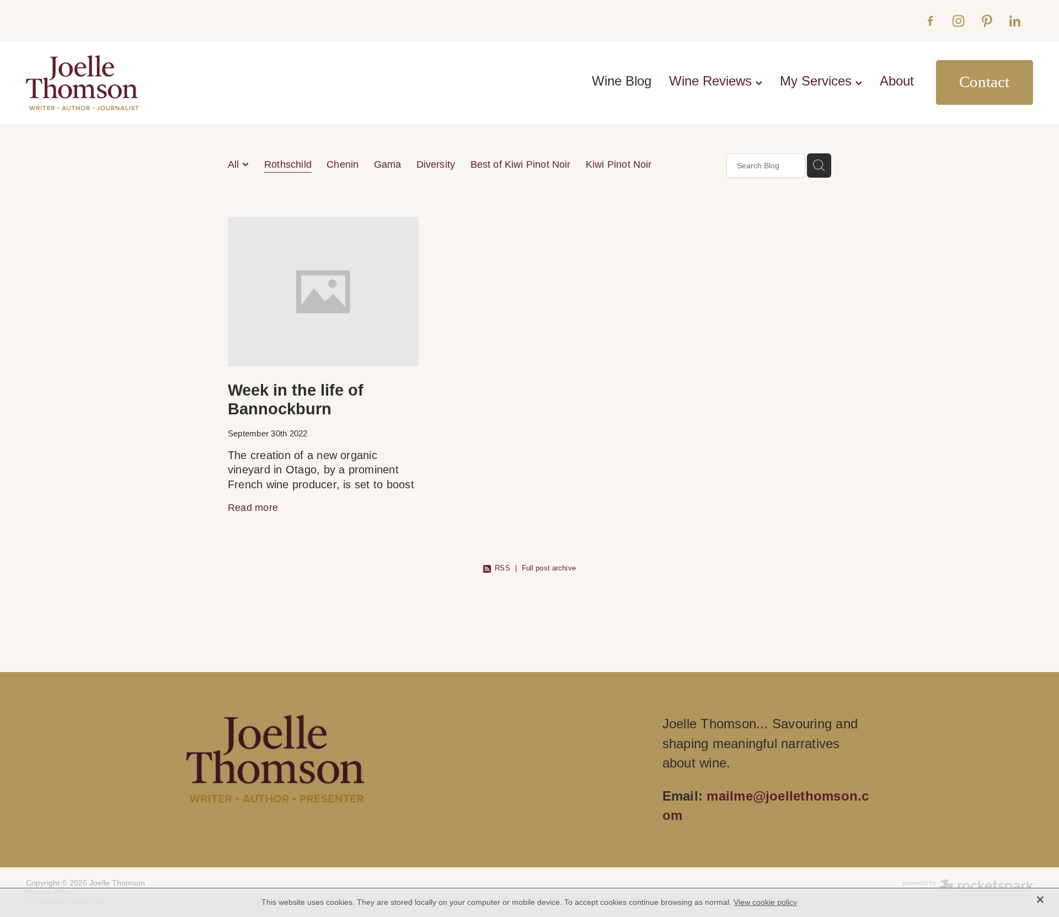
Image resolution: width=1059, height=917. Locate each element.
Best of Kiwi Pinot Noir (520, 164)
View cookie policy (765, 902)
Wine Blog (621, 80)
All (235, 164)
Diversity (436, 164)
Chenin (343, 164)
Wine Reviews (712, 80)
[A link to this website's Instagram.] (958, 20)
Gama (388, 164)
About (897, 80)
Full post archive (549, 568)
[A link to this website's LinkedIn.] (1014, 20)
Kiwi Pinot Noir (619, 164)
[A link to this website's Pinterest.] (986, 20)
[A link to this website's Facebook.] (930, 20)
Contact (984, 81)
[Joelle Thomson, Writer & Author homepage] (126, 82)
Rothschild (288, 164)
